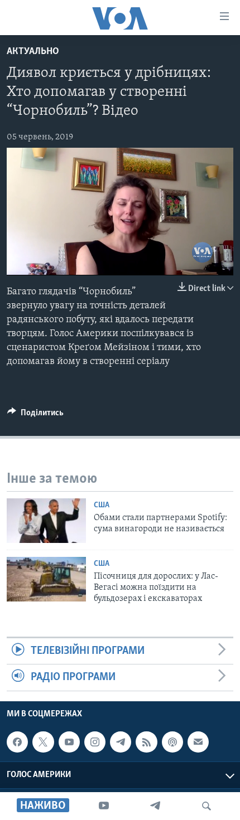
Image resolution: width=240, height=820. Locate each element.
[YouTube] (104, 806)
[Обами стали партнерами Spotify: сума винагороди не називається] (46, 520)
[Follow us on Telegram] (120, 742)
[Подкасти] (172, 742)
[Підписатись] (198, 742)
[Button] (35, 415)
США (101, 505)
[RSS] (146, 742)
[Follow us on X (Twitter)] (43, 742)
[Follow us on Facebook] (17, 742)
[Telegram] (155, 806)
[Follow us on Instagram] (94, 742)
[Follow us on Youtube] (69, 742)
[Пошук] (206, 806)
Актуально (33, 52)
